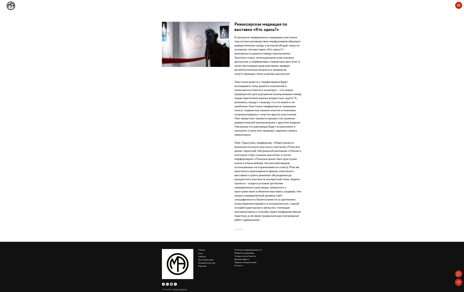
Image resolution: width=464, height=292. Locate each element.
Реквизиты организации (244, 253)
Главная (201, 250)
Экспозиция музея (205, 259)
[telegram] (163, 284)
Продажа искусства (206, 263)
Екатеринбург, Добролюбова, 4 (443, 6)
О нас (200, 253)
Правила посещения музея (245, 262)
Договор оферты (241, 259)
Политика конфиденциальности (248, 250)
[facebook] (175, 284)
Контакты (238, 265)
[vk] (167, 284)
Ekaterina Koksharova (180, 289)
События (202, 256)
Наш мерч (202, 266)
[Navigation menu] (458, 5)
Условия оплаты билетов (245, 256)
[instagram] (171, 284)
